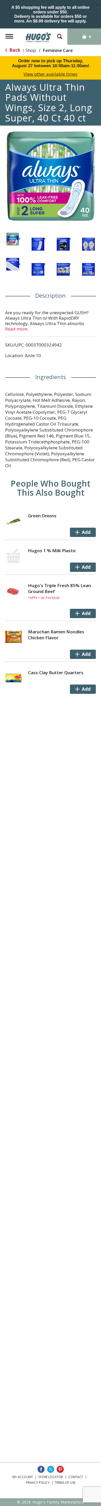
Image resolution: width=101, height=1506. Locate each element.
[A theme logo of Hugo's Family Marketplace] (38, 36)
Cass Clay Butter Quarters (55, 672)
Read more (16, 329)
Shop (31, 50)
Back (14, 50)
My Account (22, 1477)
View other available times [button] (50, 74)
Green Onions (42, 516)
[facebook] (41, 1469)
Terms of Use (65, 1482)
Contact (75, 1477)
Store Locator (50, 1477)
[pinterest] (60, 1469)
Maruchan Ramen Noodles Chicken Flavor (56, 635)
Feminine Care (58, 50)
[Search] (59, 34)
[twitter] (50, 1469)
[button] (12, 239)
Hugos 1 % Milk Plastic (52, 551)
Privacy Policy (37, 1482)
